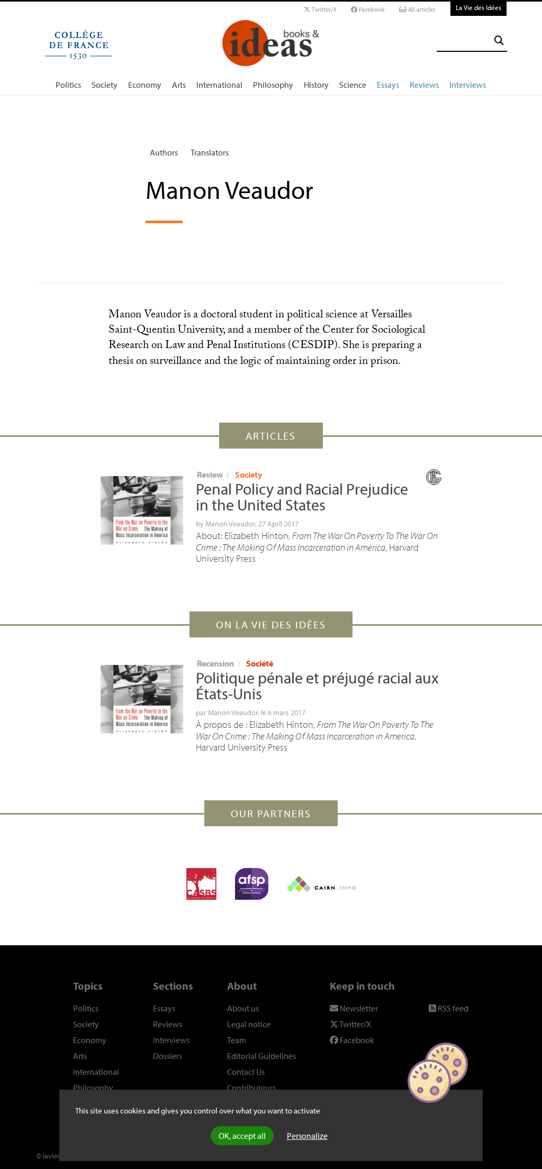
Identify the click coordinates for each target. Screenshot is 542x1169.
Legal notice (248, 1024)
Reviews (424, 84)
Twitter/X (323, 9)
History (316, 84)
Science (352, 84)
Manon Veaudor (230, 523)
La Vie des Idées (478, 7)
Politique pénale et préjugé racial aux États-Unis (317, 686)
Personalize (307, 1135)
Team (236, 1040)
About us (243, 1008)
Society (105, 84)
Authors (164, 152)
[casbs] (201, 884)
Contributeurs (251, 1087)
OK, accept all (242, 1135)
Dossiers (167, 1056)
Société (259, 663)
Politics (68, 84)
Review (210, 474)
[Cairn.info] (321, 884)
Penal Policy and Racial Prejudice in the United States (302, 497)
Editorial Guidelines (261, 1056)
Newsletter (358, 1008)
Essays (388, 84)
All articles (421, 9)
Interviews (467, 84)
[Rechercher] (499, 40)
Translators (210, 152)
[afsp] (251, 884)
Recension (215, 663)
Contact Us (246, 1071)
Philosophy (273, 84)
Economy (144, 84)
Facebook (371, 9)
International (219, 84)
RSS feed (452, 1008)
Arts (179, 84)
